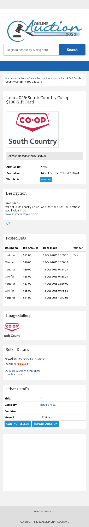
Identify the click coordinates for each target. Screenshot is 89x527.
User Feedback (13, 374)
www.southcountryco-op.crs (21, 214)
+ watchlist (46, 179)
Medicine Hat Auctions (32, 359)
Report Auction (46, 423)
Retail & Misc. (48, 405)
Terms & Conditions (44, 511)
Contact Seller (17, 423)
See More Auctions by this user (22, 371)
